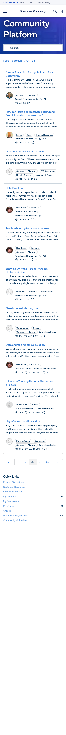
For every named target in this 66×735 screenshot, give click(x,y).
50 (47, 462)
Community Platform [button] (26, 95)
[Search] (55, 11)
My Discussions (11, 501)
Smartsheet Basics (43, 175)
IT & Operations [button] (48, 171)
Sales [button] (29, 134)
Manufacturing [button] (23, 441)
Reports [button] (33, 291)
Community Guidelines (15, 520)
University (44, 2)
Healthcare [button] (21, 207)
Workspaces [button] (21, 404)
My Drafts (33, 506)
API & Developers (46, 408)
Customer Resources (14, 487)
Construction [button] (22, 328)
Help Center (27, 2)
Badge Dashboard (12, 491)
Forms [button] (19, 134)
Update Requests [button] (24, 175)
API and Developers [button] (25, 408)
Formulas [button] (35, 207)
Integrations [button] (47, 291)
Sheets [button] (35, 404)
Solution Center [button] (23, 368)
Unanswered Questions (33, 515)
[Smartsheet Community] (33, 11)
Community (10, 2)
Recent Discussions (13, 482)
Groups (7, 510)
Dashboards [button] (40, 441)
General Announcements (26, 99)
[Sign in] (61, 11)
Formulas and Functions (26, 138)
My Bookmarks (33, 496)
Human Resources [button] (44, 134)
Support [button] (37, 328)
